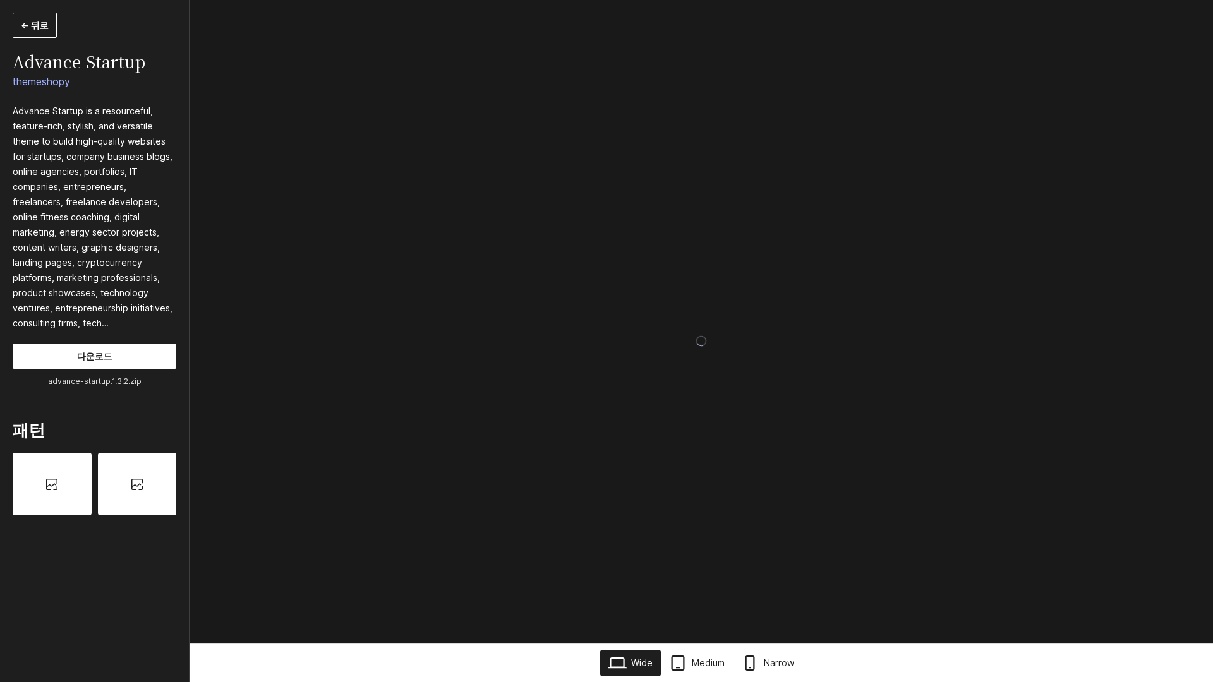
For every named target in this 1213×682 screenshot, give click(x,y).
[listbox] (94, 484)
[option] (52, 484)
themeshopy (41, 81)
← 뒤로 (35, 25)
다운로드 (94, 355)
